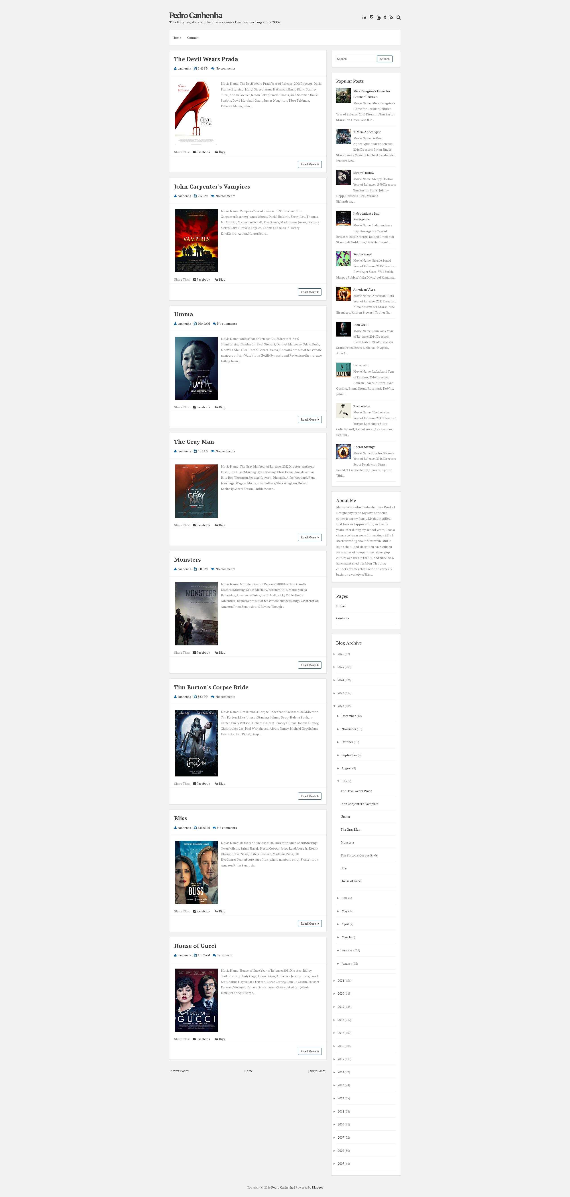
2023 (341, 693)
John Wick (360, 324)
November (349, 729)
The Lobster (361, 406)
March (346, 937)
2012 (341, 1098)
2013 (341, 1085)
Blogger (317, 1187)
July (344, 781)
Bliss (180, 818)
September (349, 755)
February (348, 950)
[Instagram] (370, 17)
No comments (225, 68)
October (347, 742)
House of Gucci (195, 945)
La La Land (360, 365)
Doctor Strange (364, 447)
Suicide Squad (362, 254)
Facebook (203, 152)
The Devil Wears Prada (206, 59)
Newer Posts (179, 1071)
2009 (341, 1137)
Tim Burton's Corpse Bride (211, 687)
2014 (341, 1072)
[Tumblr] (384, 17)
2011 (341, 1111)
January (347, 963)
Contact (193, 37)
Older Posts (317, 1071)
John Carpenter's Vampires (212, 186)
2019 (341, 1006)
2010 (341, 1124)
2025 (341, 667)
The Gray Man (194, 441)
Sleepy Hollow (363, 172)
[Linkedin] (363, 17)
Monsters (187, 559)
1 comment (225, 955)
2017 (341, 1033)
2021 (341, 980)
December (349, 716)
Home (177, 37)
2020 (341, 993)
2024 (341, 680)
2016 (341, 1046)
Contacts (342, 618)
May (345, 911)
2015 (341, 1059)
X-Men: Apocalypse (367, 132)
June (345, 898)
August (347, 768)
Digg (221, 152)
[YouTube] (378, 17)
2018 (341, 1020)
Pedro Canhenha (195, 15)
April (345, 924)
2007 (341, 1163)
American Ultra (364, 289)
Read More (308, 164)
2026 (341, 654)
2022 (341, 706)
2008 (341, 1150)
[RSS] (390, 17)
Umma (183, 314)
